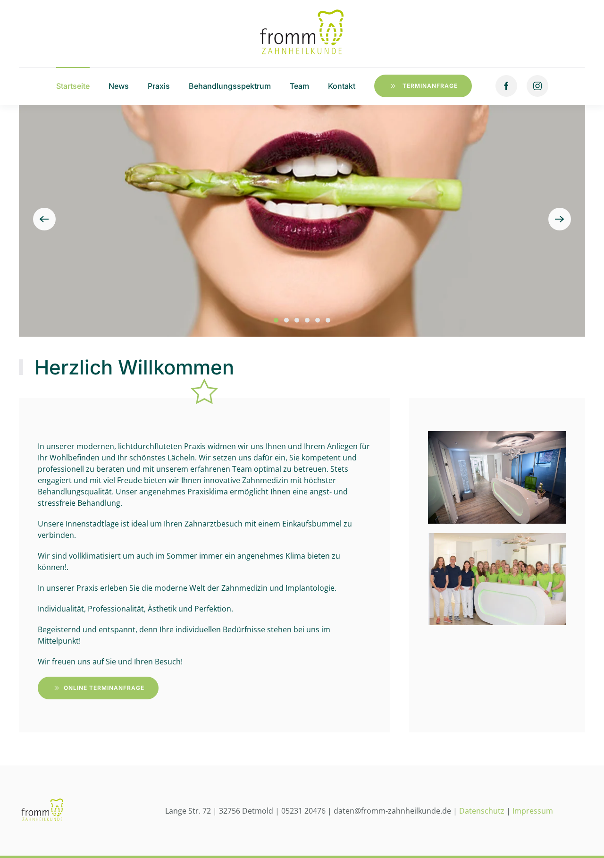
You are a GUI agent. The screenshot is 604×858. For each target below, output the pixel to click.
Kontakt (341, 86)
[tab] (276, 320)
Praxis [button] (159, 86)
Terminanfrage (430, 85)
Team (299, 86)
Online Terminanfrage (104, 687)
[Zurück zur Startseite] (302, 33)
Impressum (532, 811)
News (119, 86)
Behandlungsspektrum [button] (230, 86)
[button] (44, 219)
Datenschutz (481, 811)
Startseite (73, 86)
